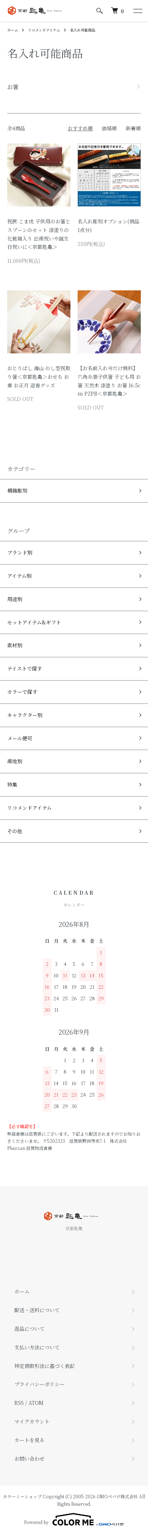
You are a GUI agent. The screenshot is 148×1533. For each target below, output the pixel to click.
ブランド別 (19, 552)
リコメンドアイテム (44, 30)
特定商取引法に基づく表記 (44, 1365)
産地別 (14, 761)
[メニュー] (137, 10)
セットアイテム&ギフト (34, 622)
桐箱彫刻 (17, 490)
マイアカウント (32, 1421)
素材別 (14, 645)
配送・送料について (37, 1310)
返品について (29, 1328)
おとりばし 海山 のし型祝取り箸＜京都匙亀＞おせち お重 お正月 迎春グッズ (38, 376)
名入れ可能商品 (82, 30)
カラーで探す (22, 691)
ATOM (35, 1402)
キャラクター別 (24, 715)
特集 (12, 784)
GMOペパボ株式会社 (117, 1496)
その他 (14, 831)
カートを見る (29, 1439)
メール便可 (19, 738)
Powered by (36, 1522)
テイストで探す (24, 668)
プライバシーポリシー (39, 1384)
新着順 (133, 128)
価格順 (109, 128)
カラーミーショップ (22, 1496)
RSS (19, 1402)
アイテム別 (19, 575)
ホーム (12, 30)
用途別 (14, 599)
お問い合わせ (29, 1458)
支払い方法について (37, 1347)
